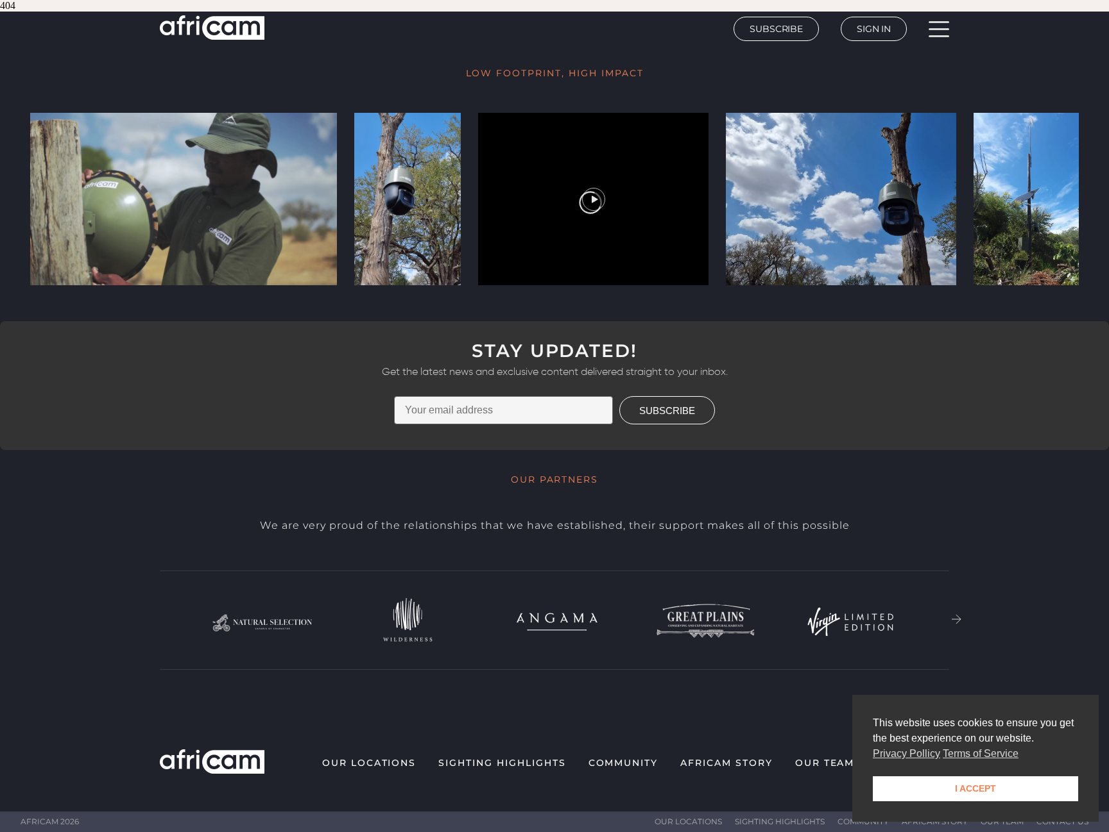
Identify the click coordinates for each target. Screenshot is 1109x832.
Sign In (874, 29)
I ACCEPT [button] (975, 788)
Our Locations (369, 763)
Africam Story (726, 763)
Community (623, 763)
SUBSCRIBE (667, 410)
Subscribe (776, 29)
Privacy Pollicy (906, 753)
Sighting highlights (501, 763)
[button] (956, 620)
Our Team (825, 763)
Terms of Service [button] (981, 753)
